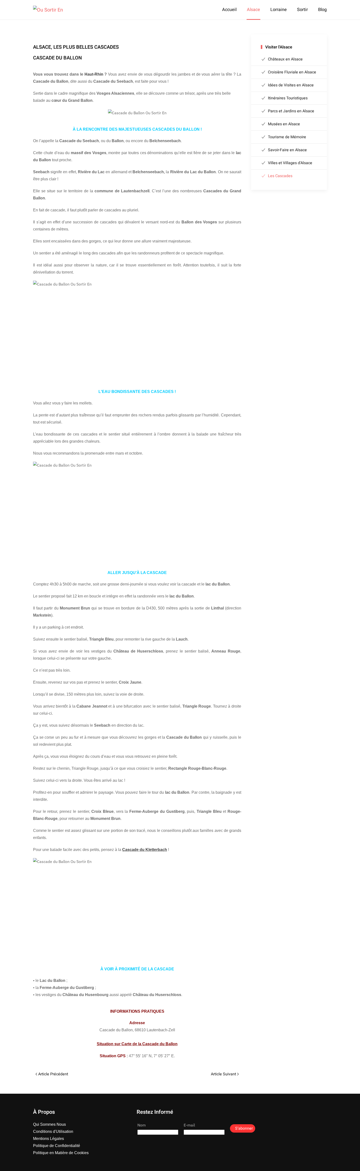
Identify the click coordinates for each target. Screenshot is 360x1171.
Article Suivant (223, 1074)
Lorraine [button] (278, 9)
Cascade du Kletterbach (144, 850)
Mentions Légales (48, 1139)
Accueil (229, 9)
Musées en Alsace (284, 124)
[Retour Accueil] (48, 10)
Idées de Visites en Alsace (291, 85)
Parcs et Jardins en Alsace (291, 111)
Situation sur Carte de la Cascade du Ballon (137, 1044)
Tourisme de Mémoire (287, 137)
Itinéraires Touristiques (288, 98)
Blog (322, 9)
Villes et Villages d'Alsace (290, 163)
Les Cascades (280, 176)
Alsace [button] (253, 9)
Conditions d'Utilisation (53, 1131)
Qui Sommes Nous (49, 1124)
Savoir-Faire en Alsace (287, 150)
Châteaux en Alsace (285, 59)
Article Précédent (53, 1074)
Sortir (302, 9)
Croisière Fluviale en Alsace (292, 72)
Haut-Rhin (93, 74)
